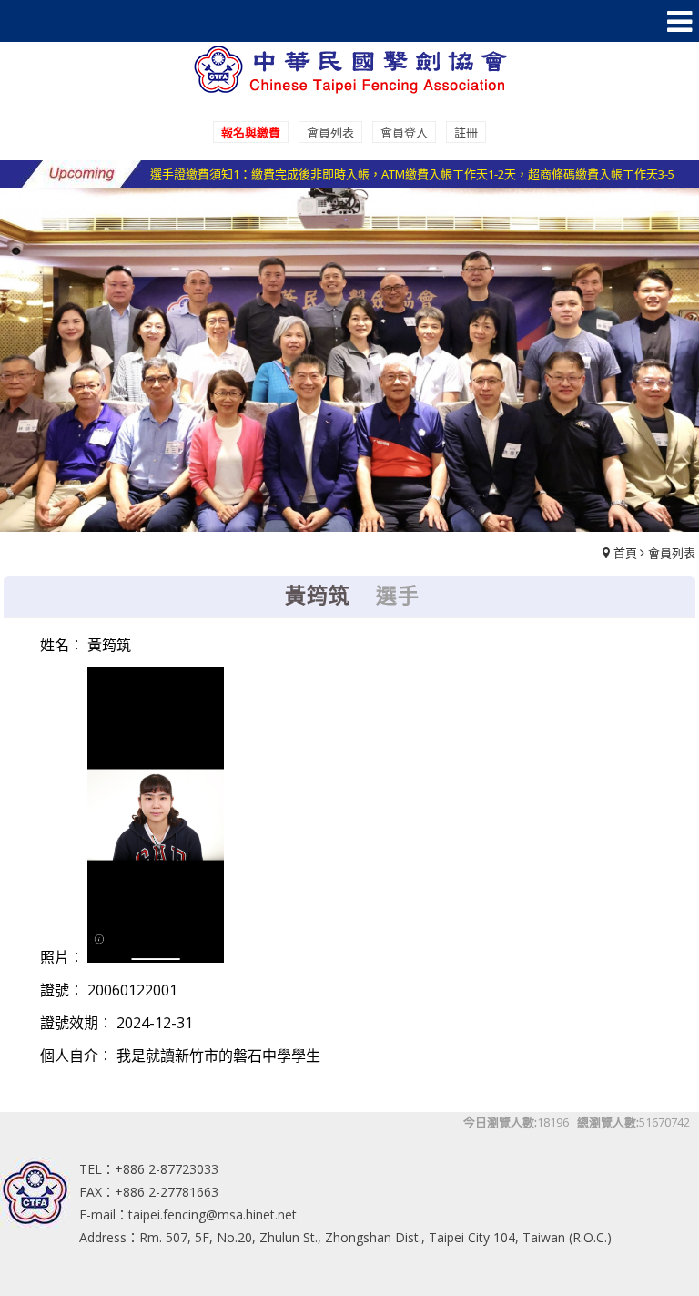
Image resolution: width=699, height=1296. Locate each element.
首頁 (625, 553)
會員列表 (330, 132)
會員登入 (404, 132)
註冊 (466, 132)
